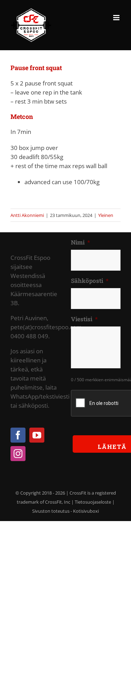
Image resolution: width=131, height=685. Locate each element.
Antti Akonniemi (27, 215)
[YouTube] (36, 435)
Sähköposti (90, 281)
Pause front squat (36, 67)
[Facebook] (18, 435)
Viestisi (84, 319)
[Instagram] (18, 453)
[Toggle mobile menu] (117, 17)
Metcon (21, 116)
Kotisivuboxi (86, 511)
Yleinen (105, 215)
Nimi (80, 242)
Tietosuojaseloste (93, 502)
